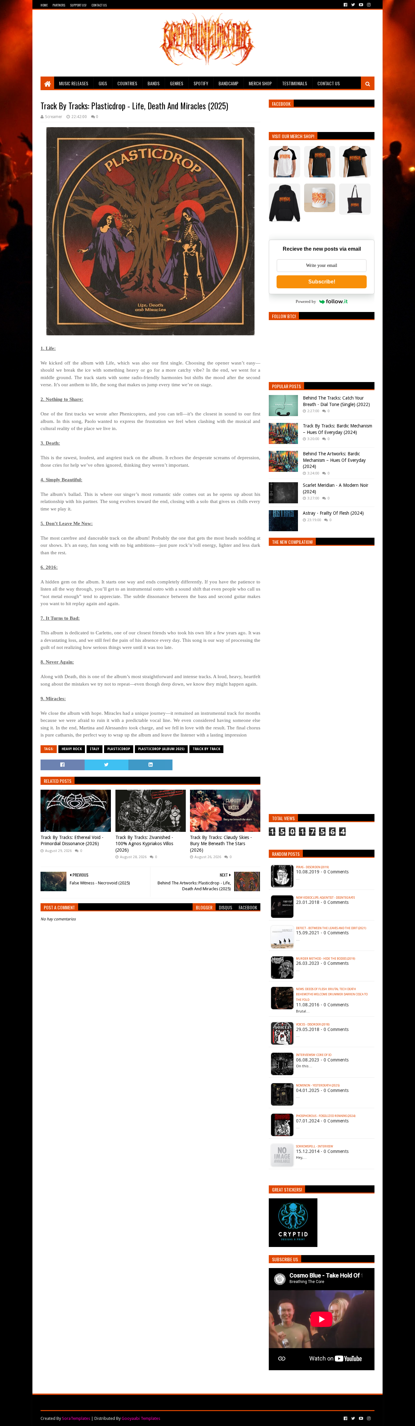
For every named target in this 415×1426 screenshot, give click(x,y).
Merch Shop (260, 83)
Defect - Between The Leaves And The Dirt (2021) (331, 928)
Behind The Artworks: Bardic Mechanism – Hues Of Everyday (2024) (334, 460)
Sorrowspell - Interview (314, 1146)
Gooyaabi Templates (141, 1418)
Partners (59, 5)
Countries (127, 83)
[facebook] (345, 5)
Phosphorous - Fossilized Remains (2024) (325, 1116)
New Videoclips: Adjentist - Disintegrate (325, 897)
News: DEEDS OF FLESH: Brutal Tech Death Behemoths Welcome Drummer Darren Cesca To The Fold (332, 995)
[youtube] (361, 5)
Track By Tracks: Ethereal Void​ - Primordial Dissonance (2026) (72, 840)
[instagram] (368, 5)
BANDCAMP (228, 83)
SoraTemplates (76, 1418)
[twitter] (353, 5)
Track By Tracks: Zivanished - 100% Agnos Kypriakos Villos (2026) (144, 844)
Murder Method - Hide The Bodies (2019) (325, 958)
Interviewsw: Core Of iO (313, 1055)
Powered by (306, 301)
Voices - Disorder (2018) (312, 1024)
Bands (154, 83)
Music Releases (73, 83)
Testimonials (294, 83)
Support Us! (78, 5)
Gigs (103, 83)
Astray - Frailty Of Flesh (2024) (333, 513)
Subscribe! (321, 281)
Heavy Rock (72, 749)
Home (44, 5)
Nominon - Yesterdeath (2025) (317, 1085)
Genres (176, 83)
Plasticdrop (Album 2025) (161, 749)
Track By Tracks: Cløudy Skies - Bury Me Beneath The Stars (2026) (221, 844)
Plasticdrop (118, 749)
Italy (94, 749)
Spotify (201, 83)
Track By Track (206, 749)
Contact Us (99, 5)
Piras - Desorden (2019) (312, 867)
